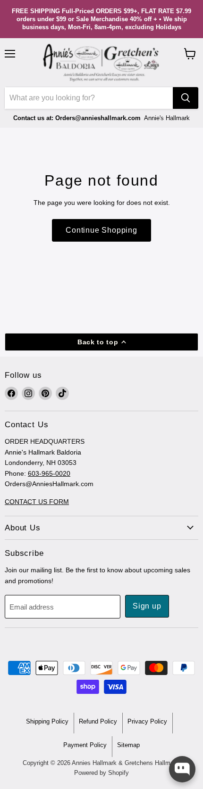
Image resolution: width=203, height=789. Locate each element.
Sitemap (128, 744)
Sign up (147, 606)
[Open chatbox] (182, 769)
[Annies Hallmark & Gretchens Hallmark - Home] (101, 62)
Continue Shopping (101, 230)
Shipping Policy (47, 721)
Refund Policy (98, 721)
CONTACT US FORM (37, 501)
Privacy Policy (147, 721)
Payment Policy (85, 744)
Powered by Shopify (101, 772)
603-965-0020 (49, 473)
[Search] (185, 98)
